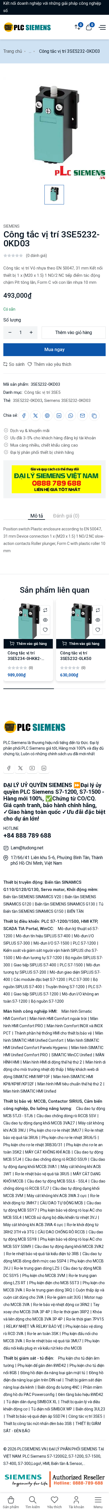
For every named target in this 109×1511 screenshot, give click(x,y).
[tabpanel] (54, 537)
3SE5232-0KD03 (27, 400)
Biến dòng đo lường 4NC (58, 1387)
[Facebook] (8, 768)
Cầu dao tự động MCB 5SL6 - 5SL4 (57, 1181)
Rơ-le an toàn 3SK (42, 1333)
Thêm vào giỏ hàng (73, 332)
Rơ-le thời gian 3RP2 (71, 1312)
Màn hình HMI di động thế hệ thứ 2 (52, 1062)
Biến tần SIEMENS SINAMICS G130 (65, 904)
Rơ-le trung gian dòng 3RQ (49, 1290)
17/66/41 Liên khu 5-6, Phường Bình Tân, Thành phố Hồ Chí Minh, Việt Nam (57, 860)
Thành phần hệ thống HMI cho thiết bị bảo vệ (53, 1033)
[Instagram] (44, 768)
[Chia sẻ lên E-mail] (82, 415)
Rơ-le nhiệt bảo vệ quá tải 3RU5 (42, 1174)
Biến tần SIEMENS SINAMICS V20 (32, 897)
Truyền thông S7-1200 (65, 987)
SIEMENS (11, 226)
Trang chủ (12, 51)
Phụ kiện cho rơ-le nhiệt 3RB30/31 (33, 1145)
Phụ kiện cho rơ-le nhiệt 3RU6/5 (69, 1137)
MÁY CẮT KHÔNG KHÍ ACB (47, 1152)
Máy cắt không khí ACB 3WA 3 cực (56, 1195)
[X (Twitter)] (20, 768)
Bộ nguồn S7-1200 (47, 1001)
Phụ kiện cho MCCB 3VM (44, 1275)
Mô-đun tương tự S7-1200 (39, 957)
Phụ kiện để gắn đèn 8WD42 (42, 1365)
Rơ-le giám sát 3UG (64, 1297)
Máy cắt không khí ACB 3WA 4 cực (33, 1224)
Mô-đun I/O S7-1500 (51, 943)
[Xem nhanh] (45, 620)
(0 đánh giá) (36, 255)
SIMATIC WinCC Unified (72, 1055)
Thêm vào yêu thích (52, 364)
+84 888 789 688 (27, 835)
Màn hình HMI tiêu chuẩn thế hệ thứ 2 (70, 1084)
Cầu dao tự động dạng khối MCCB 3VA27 (39, 1123)
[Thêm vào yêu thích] (45, 630)
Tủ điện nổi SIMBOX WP (51, 1409)
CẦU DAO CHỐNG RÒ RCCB (61, 1232)
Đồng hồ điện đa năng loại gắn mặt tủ (53, 1373)
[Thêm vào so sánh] (45, 610)
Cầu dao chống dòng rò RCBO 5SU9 (56, 1159)
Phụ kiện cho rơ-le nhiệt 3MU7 (55, 1130)
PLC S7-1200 (84, 943)
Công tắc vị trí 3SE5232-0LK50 (75, 655)
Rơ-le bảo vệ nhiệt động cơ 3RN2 (61, 1304)
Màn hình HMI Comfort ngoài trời (58, 1018)
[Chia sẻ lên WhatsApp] (71, 415)
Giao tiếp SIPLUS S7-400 (35, 965)
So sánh (16, 364)
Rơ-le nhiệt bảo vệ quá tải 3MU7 (53, 1341)
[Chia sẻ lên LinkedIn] (59, 415)
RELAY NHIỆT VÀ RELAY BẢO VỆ (34, 1326)
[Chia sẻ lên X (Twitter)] (35, 415)
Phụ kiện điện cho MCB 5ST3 (54, 1283)
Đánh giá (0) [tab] (66, 516)
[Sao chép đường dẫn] (94, 416)
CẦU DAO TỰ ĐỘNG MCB (61, 1203)
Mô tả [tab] (36, 516)
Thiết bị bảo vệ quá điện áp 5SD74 (35, 1416)
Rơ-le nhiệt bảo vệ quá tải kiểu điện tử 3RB (42, 1254)
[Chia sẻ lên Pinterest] (47, 415)
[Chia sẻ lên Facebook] (24, 415)
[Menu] (101, 26)
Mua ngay (54, 349)
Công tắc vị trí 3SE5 (42, 392)
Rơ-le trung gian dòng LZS (36, 1268)
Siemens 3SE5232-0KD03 (67, 400)
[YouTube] (32, 768)
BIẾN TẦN (75, 911)
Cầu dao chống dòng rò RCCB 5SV (66, 1116)
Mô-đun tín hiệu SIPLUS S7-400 (43, 936)
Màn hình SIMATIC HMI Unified (29, 1091)
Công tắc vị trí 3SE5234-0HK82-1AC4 (24, 658)
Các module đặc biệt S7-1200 (39, 979)
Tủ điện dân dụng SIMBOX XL (31, 1402)
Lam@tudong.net (27, 847)
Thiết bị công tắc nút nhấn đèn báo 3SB (38, 1423)
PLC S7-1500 (71, 965)
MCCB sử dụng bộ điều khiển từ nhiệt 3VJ (61, 1217)
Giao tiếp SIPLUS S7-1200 (36, 994)
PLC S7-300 (79, 979)
